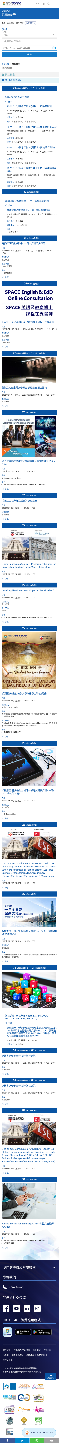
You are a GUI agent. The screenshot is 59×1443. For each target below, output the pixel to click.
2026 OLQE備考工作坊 (17, 97)
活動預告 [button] (29, 23)
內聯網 (6, 1355)
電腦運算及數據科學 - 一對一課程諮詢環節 (27, 201)
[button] (48, 4)
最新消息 (19, 23)
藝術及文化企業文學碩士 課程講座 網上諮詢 (24, 387)
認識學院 (10, 23)
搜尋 (29, 54)
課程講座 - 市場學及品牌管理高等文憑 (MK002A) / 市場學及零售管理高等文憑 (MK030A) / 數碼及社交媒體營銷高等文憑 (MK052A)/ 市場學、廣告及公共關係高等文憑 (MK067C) (32, 1031)
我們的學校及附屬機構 (19, 1267)
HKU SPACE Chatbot (42, 1432)
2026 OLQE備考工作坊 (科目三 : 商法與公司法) (31, 147)
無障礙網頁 (7, 1360)
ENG (38, 4)
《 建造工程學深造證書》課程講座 (19, 500)
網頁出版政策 (17, 1355)
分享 (10, 101)
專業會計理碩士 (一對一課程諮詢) (19, 1055)
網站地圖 (41, 1355)
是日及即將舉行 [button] (13, 80)
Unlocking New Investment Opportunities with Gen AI (28, 590)
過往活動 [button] (10, 74)
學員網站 (36, 1350)
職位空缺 (6, 1350)
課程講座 (16, 64)
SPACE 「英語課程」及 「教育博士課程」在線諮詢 (28, 322)
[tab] (29, 74)
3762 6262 (16, 1286)
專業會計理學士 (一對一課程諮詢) (19, 1085)
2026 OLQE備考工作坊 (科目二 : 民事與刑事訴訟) (32, 127)
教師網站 (47, 1350)
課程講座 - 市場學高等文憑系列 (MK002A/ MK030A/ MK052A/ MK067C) (27, 1017)
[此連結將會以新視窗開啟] (23, 1332)
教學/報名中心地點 (22, 1350)
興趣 (4, 32)
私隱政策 (30, 1355)
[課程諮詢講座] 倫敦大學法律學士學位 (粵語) (24, 693)
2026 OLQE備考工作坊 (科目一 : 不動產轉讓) (29, 106)
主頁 (3, 23)
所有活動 (5, 64)
